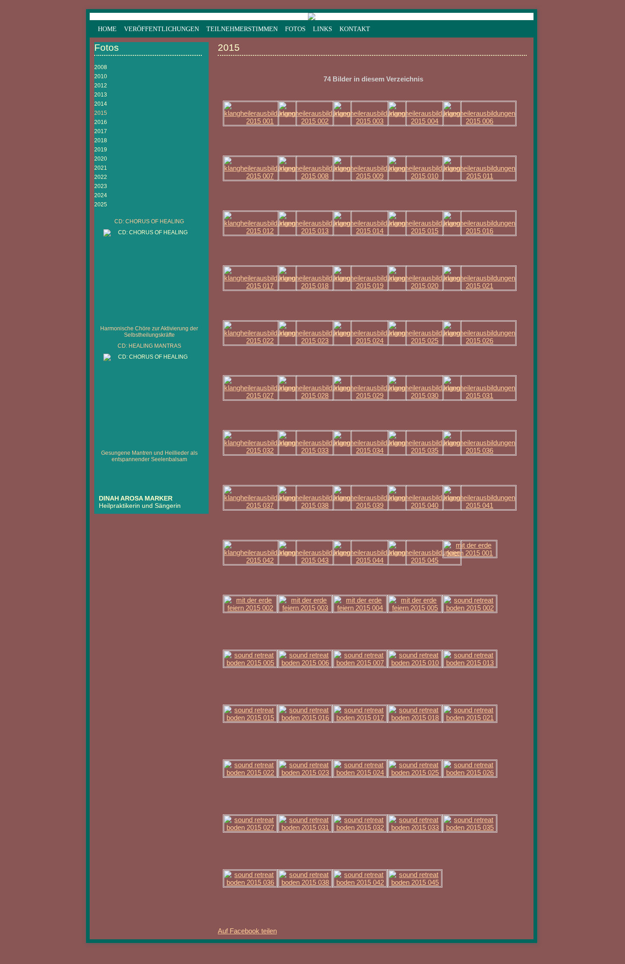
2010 (100, 76)
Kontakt (354, 29)
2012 (100, 85)
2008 (100, 67)
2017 (100, 131)
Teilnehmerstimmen (242, 29)
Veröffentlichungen (161, 29)
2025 (100, 204)
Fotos (295, 29)
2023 (100, 186)
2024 (100, 195)
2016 (100, 122)
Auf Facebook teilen (247, 931)
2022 (100, 177)
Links (322, 29)
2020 (100, 159)
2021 (100, 168)
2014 (100, 104)
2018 (100, 140)
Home (107, 29)
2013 (100, 95)
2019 (100, 149)
